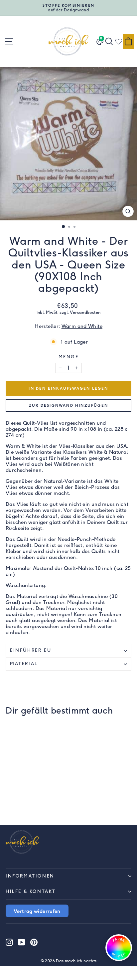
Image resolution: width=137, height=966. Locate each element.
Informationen (30, 876)
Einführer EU (30, 650)
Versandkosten (85, 312)
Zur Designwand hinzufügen (68, 405)
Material (24, 663)
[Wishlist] (119, 41)
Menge (69, 356)
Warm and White (82, 326)
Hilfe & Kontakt (31, 891)
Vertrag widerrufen (37, 911)
